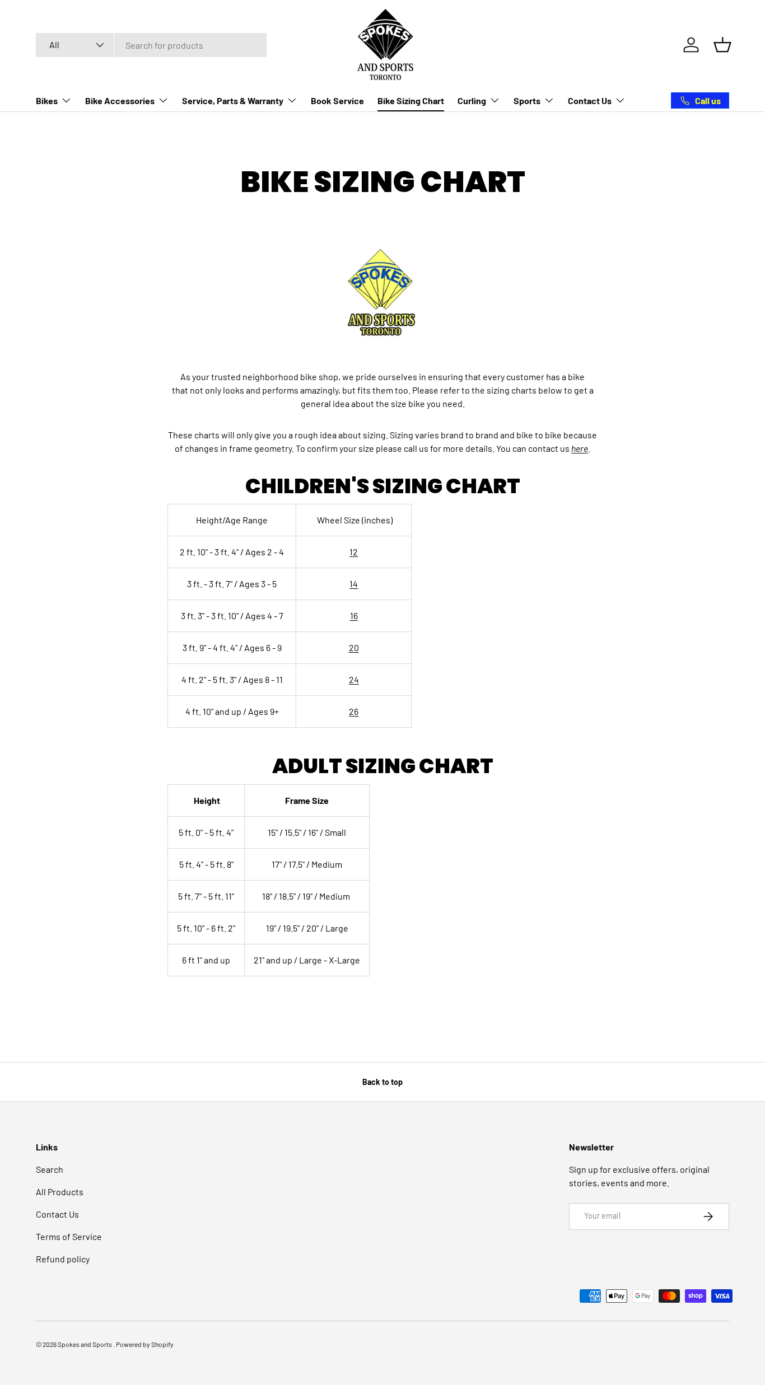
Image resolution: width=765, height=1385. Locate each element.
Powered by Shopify (145, 1344)
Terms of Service (69, 1236)
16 (354, 615)
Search (49, 1169)
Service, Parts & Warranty (232, 100)
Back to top (382, 1082)
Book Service (337, 100)
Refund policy (63, 1258)
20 (354, 647)
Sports (527, 100)
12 (353, 551)
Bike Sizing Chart (410, 100)
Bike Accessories (120, 100)
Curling (472, 100)
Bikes (47, 100)
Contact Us (590, 100)
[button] (722, 44)
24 (354, 679)
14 (353, 583)
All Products (59, 1191)
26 (353, 711)
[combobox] (151, 45)
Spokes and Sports (85, 1344)
